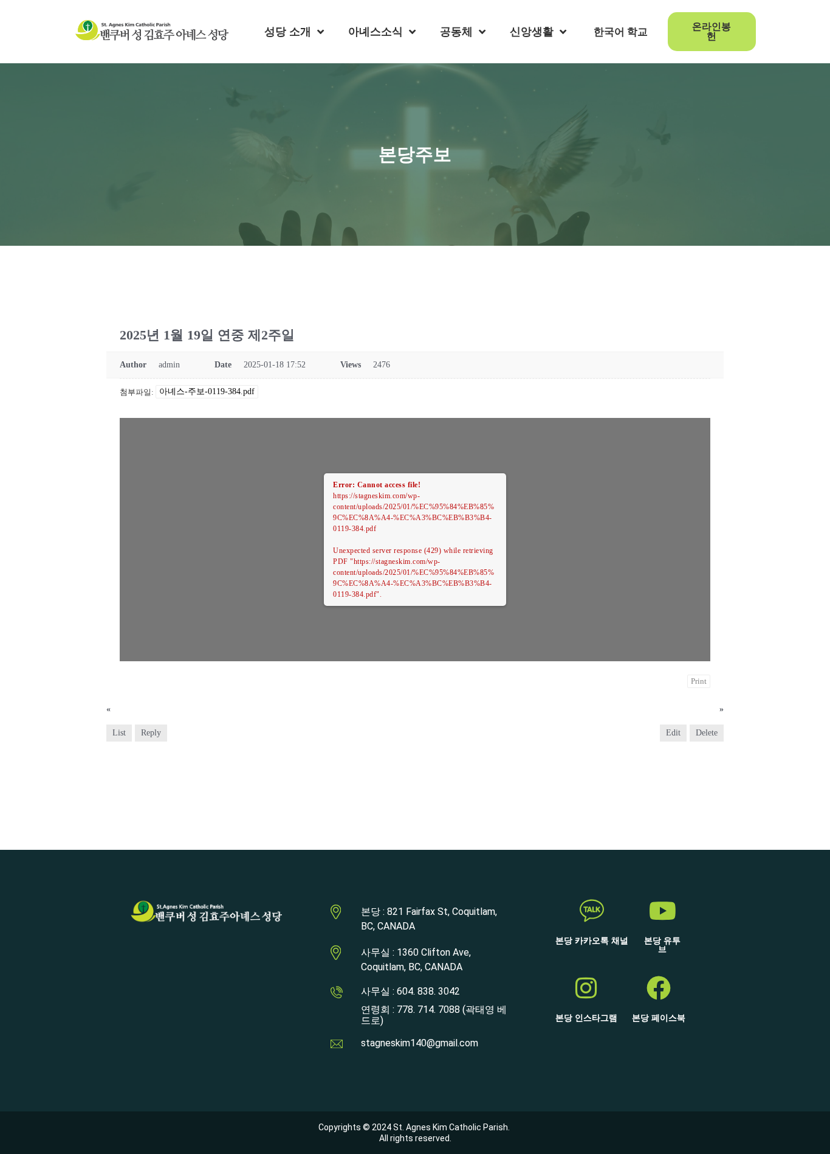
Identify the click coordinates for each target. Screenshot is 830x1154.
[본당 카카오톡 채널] (592, 911)
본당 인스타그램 (586, 1018)
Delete (707, 732)
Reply (151, 732)
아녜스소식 (375, 32)
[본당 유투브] (662, 911)
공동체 (456, 32)
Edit (673, 732)
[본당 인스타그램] (586, 988)
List (119, 732)
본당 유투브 (662, 945)
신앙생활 (532, 32)
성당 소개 (287, 32)
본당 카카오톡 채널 (591, 940)
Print (699, 681)
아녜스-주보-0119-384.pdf (207, 391)
